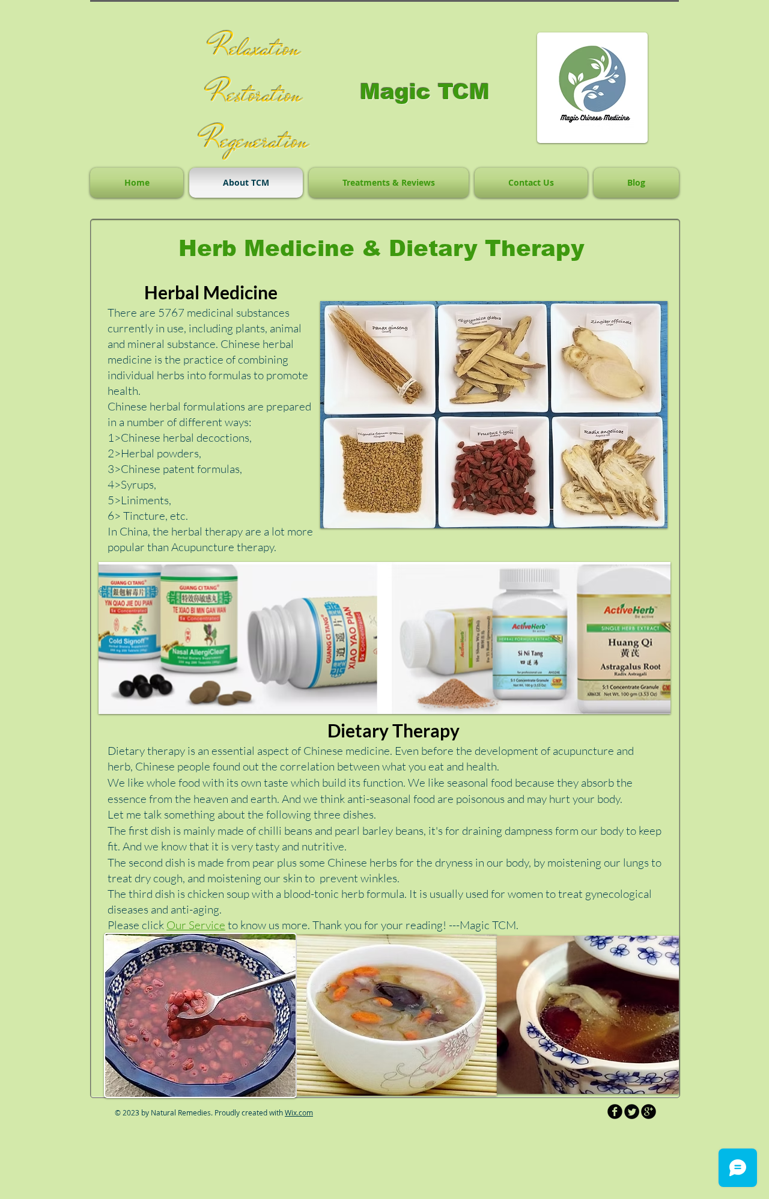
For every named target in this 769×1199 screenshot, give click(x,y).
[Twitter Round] (631, 1111)
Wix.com (299, 1112)
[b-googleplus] (648, 1111)
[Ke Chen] (614, 1111)
